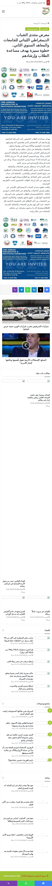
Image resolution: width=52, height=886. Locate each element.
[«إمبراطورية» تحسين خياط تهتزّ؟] (42, 764)
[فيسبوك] (47, 289)
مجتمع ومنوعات (32, 29)
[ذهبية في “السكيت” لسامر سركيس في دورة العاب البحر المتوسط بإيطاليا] (42, 824)
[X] (40, 289)
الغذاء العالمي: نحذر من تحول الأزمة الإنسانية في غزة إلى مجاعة (14, 583)
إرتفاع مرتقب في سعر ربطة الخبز (20, 661)
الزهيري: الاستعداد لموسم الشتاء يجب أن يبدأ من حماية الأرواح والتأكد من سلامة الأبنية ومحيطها (17, 750)
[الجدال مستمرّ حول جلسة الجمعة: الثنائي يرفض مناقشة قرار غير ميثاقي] (38, 386)
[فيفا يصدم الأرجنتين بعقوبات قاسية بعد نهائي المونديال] (42, 857)
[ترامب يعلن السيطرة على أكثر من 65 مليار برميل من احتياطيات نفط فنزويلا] (42, 641)
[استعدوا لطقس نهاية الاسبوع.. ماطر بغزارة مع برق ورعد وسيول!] (42, 727)
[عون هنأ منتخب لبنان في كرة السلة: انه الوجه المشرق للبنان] (42, 791)
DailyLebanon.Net (12, 876)
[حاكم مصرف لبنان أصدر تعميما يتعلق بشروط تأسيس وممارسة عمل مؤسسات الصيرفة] (42, 677)
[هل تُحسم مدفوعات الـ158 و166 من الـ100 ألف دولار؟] (42, 653)
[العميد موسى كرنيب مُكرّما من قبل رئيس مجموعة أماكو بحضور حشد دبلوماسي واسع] (42, 738)
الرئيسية (44, 23)
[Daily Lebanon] (46, 11)
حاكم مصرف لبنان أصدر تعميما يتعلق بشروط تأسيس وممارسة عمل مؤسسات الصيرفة (19, 676)
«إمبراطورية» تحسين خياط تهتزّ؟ (20, 760)
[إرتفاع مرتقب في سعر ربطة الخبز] (42, 665)
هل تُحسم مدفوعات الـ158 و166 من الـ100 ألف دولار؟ (25, 3)
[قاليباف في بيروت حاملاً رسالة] (38, 602)
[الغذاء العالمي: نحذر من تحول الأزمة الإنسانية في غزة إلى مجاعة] (13, 479)
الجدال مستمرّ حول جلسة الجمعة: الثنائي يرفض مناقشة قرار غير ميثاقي (38, 397)
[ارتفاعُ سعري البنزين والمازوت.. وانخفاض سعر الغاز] (42, 690)
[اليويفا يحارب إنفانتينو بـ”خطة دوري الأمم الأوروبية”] (42, 840)
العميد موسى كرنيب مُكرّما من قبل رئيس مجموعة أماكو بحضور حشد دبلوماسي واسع (19, 737)
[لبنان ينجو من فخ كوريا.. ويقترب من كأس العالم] (42, 807)
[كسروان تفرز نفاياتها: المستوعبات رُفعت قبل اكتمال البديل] (42, 715)
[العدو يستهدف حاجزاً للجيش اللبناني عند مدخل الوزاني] (13, 602)
